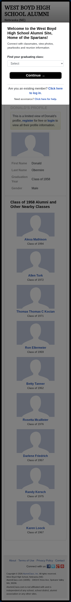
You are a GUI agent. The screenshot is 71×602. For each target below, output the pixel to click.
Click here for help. (46, 99)
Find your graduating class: (25, 56)
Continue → (35, 75)
